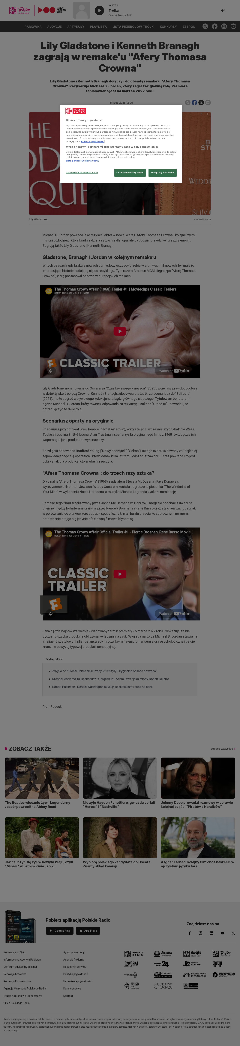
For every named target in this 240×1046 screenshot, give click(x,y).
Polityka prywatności (92, 141)
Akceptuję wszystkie (163, 172)
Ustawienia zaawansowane (82, 172)
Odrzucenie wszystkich (130, 172)
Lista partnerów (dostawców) (82, 160)
